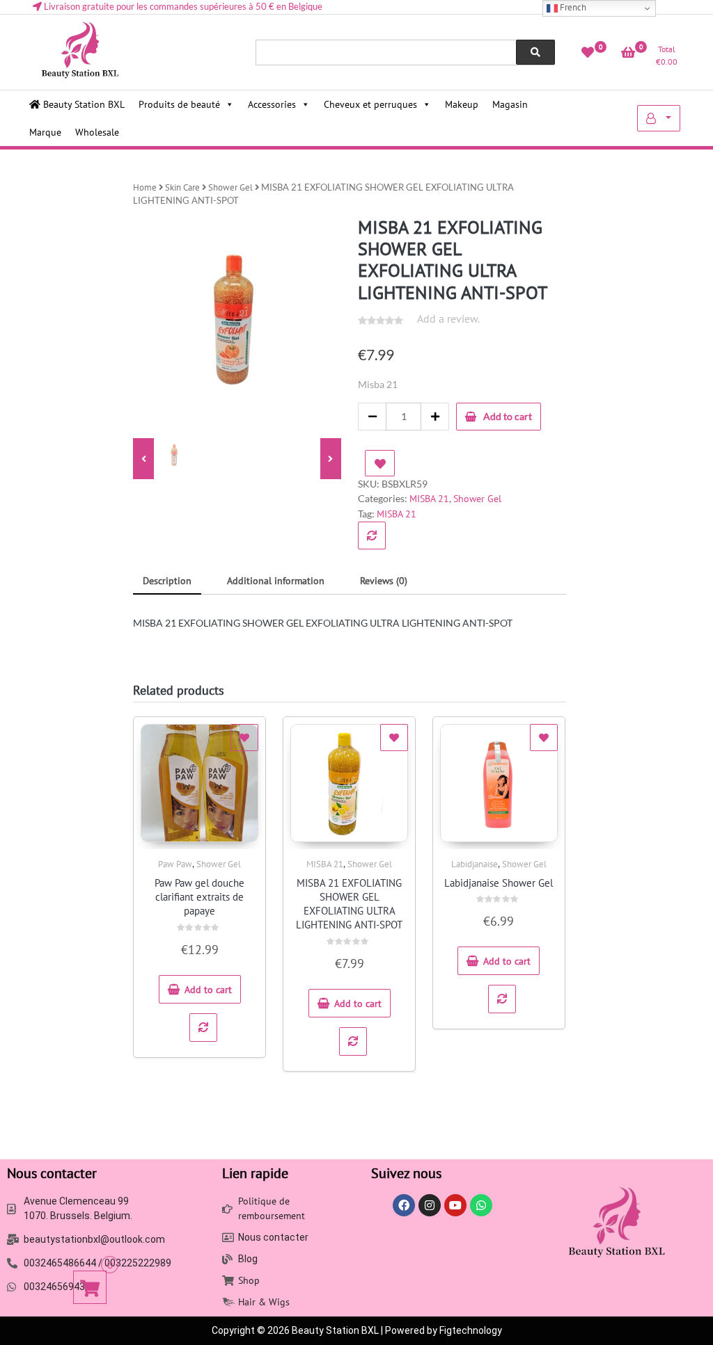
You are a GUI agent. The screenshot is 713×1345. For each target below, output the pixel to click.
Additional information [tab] (275, 580)
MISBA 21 (429, 498)
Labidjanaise (474, 864)
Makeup (461, 104)
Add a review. (448, 318)
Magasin (510, 104)
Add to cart (507, 416)
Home (145, 187)
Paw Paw (175, 864)
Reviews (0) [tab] (383, 580)
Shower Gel (230, 187)
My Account (658, 118)
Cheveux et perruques (370, 104)
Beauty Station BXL (82, 104)
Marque (45, 132)
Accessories (272, 104)
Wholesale (97, 132)
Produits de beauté (179, 104)
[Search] (535, 52)
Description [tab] (167, 580)
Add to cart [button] (208, 989)
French (572, 7)
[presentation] (143, 459)
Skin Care (182, 187)
